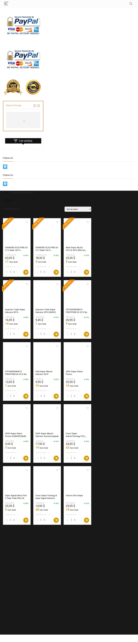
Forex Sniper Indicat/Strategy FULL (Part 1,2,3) (76, 436)
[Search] (131, 3)
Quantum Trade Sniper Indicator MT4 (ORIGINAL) (15, 312)
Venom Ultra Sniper (74, 495)
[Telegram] (5, 167)
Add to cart (25, 272)
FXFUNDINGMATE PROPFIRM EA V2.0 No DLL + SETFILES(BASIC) (16, 374)
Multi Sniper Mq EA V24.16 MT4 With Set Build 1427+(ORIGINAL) (76, 250)
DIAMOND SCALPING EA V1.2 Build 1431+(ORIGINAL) (16, 250)
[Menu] (6, 3)
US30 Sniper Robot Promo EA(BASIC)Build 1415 (15, 436)
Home (5, 192)
